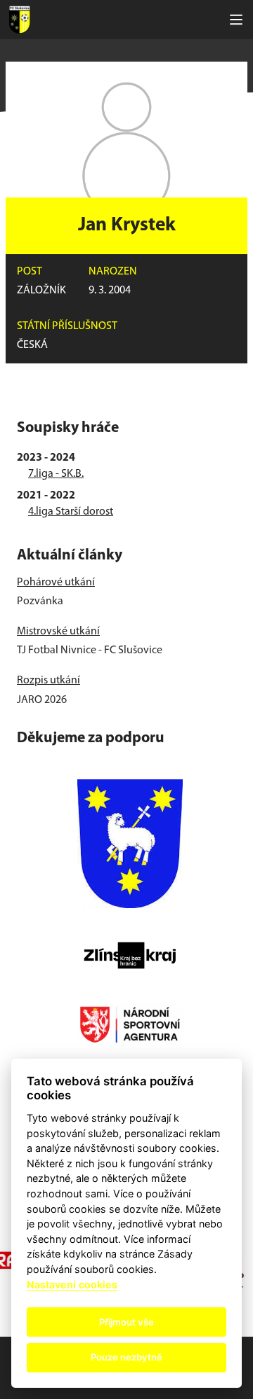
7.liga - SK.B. (56, 474)
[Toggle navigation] (236, 19)
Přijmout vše (126, 1322)
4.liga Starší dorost (70, 511)
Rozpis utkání (48, 680)
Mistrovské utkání (58, 631)
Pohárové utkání (56, 582)
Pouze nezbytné (126, 1357)
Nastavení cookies (72, 1284)
